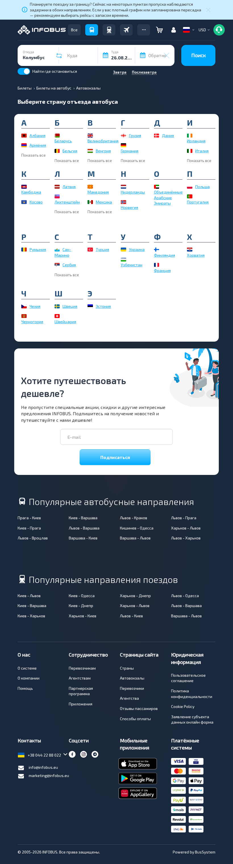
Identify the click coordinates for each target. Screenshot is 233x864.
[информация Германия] (123, 145)
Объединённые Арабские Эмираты (168, 197)
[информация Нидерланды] (123, 187)
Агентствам (80, 678)
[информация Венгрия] (90, 151)
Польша (202, 186)
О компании (28, 678)
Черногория (32, 321)
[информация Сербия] (57, 265)
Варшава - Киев (83, 537)
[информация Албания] (24, 135)
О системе (27, 668)
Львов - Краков (133, 517)
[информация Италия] (189, 151)
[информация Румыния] (24, 249)
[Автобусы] (91, 30)
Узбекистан (131, 264)
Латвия (69, 186)
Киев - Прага (29, 528)
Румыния (38, 249)
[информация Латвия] (57, 187)
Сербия (69, 264)
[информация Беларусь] (57, 135)
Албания (37, 135)
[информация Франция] (156, 265)
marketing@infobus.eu (49, 775)
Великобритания (103, 140)
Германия (129, 150)
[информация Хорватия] (189, 249)
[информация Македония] (90, 187)
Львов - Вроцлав (33, 537)
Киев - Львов (29, 595)
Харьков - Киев (82, 615)
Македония (98, 192)
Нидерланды (133, 192)
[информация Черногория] (24, 316)
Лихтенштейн (67, 202)
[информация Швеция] (57, 306)
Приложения (80, 703)
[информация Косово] (24, 202)
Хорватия (196, 255)
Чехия (35, 306)
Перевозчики (132, 688)
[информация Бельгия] (57, 151)
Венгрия (103, 150)
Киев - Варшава (83, 517)
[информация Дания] (156, 135)
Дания (168, 135)
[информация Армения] (24, 145)
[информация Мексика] (90, 202)
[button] (143, 30)
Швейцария (65, 321)
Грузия (135, 135)
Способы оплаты (135, 718)
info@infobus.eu (43, 767)
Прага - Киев (29, 517)
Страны (127, 668)
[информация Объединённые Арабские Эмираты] (156, 187)
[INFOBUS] (42, 29)
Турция (102, 249)
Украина (137, 249)
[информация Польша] (189, 187)
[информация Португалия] (189, 196)
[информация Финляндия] (156, 249)
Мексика (104, 202)
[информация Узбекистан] (123, 259)
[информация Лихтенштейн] (57, 196)
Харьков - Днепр (135, 595)
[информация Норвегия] (123, 202)
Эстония (103, 306)
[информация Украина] (123, 249)
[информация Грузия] (123, 135)
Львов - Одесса (185, 595)
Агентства (129, 698)
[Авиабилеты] (126, 30)
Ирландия (196, 140)
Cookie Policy (182, 706)
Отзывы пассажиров (139, 708)
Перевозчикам (82, 668)
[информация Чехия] (24, 306)
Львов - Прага (183, 517)
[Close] (208, 10)
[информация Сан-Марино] (57, 249)
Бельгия (70, 150)
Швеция (70, 306)
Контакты (29, 740)
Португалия (198, 202)
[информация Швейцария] (57, 316)
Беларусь (63, 140)
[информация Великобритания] (90, 135)
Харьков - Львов (186, 528)
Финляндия (164, 255)
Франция (162, 270)
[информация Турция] (90, 249)
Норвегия (129, 207)
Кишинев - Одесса (136, 528)
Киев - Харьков (31, 615)
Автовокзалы (132, 678)
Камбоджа (31, 192)
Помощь (25, 688)
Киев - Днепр (81, 605)
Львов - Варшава (84, 528)
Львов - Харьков (186, 537)
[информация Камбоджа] (24, 187)
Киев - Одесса (82, 595)
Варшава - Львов (135, 537)
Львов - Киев (131, 615)
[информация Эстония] (90, 306)
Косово (36, 202)
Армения (38, 145)
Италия (202, 150)
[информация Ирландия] (189, 135)
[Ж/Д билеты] (109, 30)
